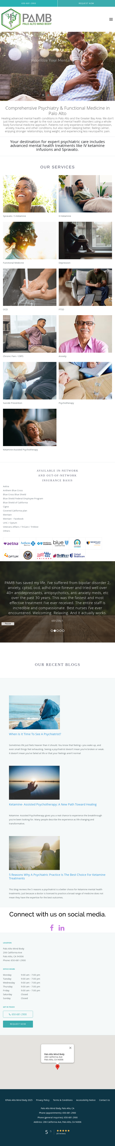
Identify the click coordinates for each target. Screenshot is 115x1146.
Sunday (15, 998)
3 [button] (57, 631)
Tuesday (21, 978)
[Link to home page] (35, 19)
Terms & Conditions (63, 1100)
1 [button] (52, 631)
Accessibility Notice (86, 1100)
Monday (21, 974)
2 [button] (55, 631)
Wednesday (21, 982)
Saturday (15, 994)
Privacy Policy (42, 1100)
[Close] (70, 1047)
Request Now (18, 1024)
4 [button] (60, 631)
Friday (21, 990)
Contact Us (104, 1100)
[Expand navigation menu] (111, 19)
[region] (57, 599)
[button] (43, 95)
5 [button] (63, 631)
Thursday (21, 986)
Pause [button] (8, 623)
